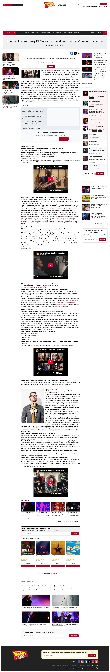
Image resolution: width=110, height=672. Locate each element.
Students (58, 32)
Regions (82, 665)
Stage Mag (76, 32)
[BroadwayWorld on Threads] (93, 661)
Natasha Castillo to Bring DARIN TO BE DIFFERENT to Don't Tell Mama (32, 122)
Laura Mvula (62, 304)
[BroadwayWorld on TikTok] (89, 661)
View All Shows (89, 173)
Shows (37, 32)
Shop (64, 32)
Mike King (32, 218)
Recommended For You (88, 182)
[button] (105, 33)
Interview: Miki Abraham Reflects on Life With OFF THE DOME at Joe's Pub (9, 102)
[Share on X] (75, 53)
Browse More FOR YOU (94, 224)
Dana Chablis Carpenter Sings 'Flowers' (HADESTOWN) (100, 56)
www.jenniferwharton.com (29, 333)
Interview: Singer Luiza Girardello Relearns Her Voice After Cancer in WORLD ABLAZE (33, 110)
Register (92, 32)
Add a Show (100, 173)
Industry (43, 32)
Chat (48, 32)
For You (27, 500)
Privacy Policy (94, 668)
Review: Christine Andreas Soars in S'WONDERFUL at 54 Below (9, 74)
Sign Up (50, 66)
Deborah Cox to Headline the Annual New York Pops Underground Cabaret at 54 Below (33, 116)
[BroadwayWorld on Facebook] (78, 661)
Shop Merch (8, 5)
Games (70, 32)
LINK (29, 337)
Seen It (28, 563)
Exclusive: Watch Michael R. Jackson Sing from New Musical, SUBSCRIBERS (9, 60)
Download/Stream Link (32, 247)
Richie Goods (30, 147)
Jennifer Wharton (31, 309)
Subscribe (74, 636)
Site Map (88, 665)
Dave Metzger (72, 300)
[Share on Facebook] (71, 53)
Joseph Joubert (39, 239)
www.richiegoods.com (28, 159)
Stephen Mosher (36, 581)
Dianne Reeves (61, 235)
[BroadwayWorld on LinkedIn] (85, 661)
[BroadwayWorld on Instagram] (82, 661)
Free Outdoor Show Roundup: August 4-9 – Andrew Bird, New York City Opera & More (10, 88)
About (59, 665)
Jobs (53, 32)
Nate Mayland (58, 345)
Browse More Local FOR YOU (68, 521)
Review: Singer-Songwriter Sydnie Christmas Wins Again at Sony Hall (31, 127)
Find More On (49, 573)
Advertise (53, 665)
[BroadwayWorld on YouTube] (96, 661)
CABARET (61, 5)
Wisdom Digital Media (73, 668)
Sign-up (97, 4)
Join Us (69, 665)
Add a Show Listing (17, 5)
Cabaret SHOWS (86, 87)
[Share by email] (78, 53)
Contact (64, 665)
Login (99, 32)
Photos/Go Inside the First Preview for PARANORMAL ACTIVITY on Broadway (100, 69)
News (32, 32)
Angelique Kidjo (60, 302)
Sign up (102, 239)
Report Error (95, 665)
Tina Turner (24, 151)
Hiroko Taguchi (73, 241)
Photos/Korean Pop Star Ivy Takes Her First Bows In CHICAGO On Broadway (100, 62)
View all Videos (86, 83)
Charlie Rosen (54, 389)
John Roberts (62, 214)
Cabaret (27, 32)
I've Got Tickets (28, 566)
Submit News (75, 665)
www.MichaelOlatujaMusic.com (36, 287)
